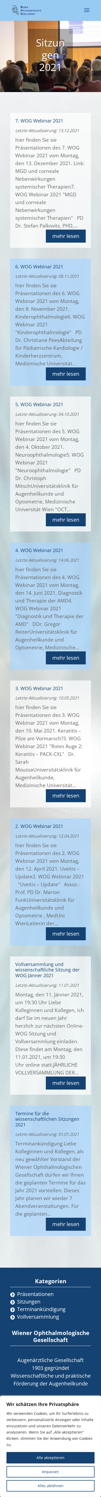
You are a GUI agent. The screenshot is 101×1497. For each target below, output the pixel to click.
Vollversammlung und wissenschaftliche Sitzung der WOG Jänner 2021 (47, 969)
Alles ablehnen (50, 1485)
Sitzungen (28, 1301)
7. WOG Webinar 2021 (39, 121)
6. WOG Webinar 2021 (39, 266)
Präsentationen (35, 1294)
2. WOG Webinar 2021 (39, 826)
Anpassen (50, 1471)
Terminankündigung (41, 1309)
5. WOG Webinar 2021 (39, 404)
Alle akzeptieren (50, 1457)
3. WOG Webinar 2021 (39, 688)
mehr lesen (65, 235)
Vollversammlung (38, 1316)
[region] (50, 1446)
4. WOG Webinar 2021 (39, 550)
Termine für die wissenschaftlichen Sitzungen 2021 (47, 1119)
